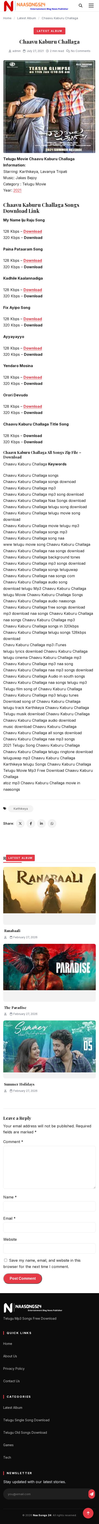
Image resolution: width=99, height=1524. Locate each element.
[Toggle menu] (91, 5)
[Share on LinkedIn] (41, 823)
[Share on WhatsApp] (52, 823)
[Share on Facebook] (30, 823)
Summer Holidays (19, 1084)
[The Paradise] (49, 973)
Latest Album (26, 18)
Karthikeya (21, 808)
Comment (13, 1141)
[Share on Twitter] (20, 823)
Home (7, 18)
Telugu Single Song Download (26, 1420)
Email (9, 1218)
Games (8, 1445)
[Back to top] (88, 1513)
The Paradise (15, 1007)
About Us (10, 1356)
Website (10, 1239)
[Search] (80, 5)
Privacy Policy (14, 1368)
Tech (7, 1457)
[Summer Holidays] (49, 1049)
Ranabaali (12, 930)
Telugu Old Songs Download (25, 1432)
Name (10, 1197)
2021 (17, 190)
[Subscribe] (91, 1494)
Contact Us (11, 1381)
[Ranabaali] (49, 896)
